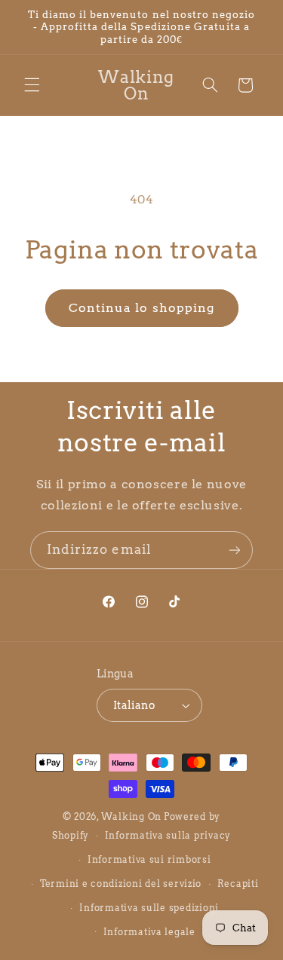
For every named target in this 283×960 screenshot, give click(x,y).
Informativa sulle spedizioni (149, 908)
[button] (31, 85)
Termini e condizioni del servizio (120, 884)
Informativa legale (149, 932)
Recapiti (238, 884)
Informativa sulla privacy (168, 835)
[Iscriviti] (234, 549)
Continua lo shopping (141, 308)
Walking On (131, 817)
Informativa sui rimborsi (149, 860)
